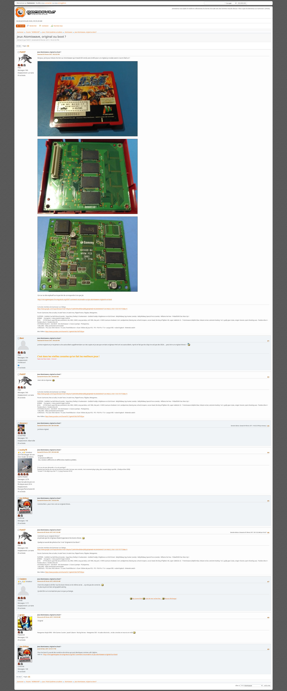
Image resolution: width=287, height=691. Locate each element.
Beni (22, 338)
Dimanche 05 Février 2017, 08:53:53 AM (48, 581)
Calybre (23, 579)
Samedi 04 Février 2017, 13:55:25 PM (48, 500)
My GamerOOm (137, 599)
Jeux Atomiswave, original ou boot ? (49, 52)
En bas (18, 46)
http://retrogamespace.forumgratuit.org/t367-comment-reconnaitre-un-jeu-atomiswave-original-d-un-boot (75, 299)
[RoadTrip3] (19, 365)
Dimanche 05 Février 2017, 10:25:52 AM (48, 617)
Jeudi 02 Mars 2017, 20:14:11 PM (46, 649)
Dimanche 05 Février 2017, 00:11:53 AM (48, 532)
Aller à (237, 685)
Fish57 (22, 52)
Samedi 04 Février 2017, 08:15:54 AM (48, 425)
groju (22, 615)
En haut (19, 677)
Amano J (23, 423)
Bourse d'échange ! (171, 599)
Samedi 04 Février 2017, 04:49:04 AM (48, 376)
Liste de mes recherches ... (153, 599)
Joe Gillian (24, 498)
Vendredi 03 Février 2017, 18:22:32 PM (48, 54)
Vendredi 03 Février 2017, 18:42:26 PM (48, 340)
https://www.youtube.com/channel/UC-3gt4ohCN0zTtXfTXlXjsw (64, 331)
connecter (48, 3)
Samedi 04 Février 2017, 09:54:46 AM (48, 452)
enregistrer (62, 3)
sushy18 (23, 450)
